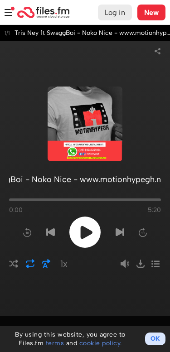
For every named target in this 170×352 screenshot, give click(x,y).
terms (55, 343)
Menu (9, 12)
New (151, 12)
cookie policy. (100, 343)
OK (155, 338)
